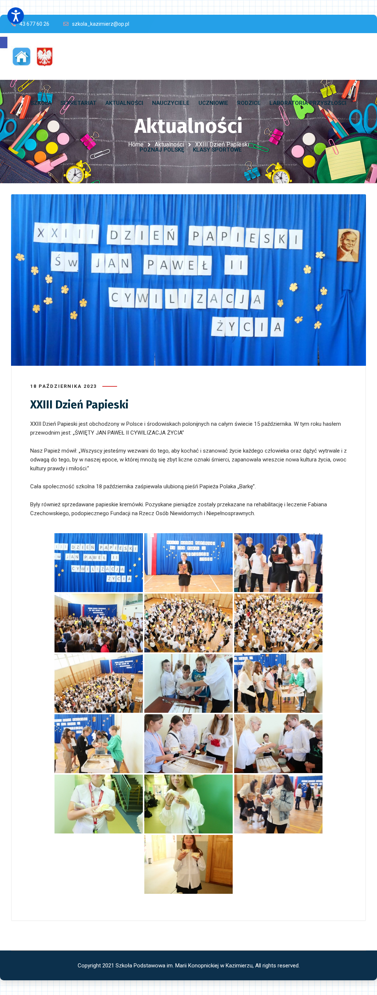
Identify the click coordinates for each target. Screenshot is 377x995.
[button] (3, 42)
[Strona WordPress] (36, 56)
